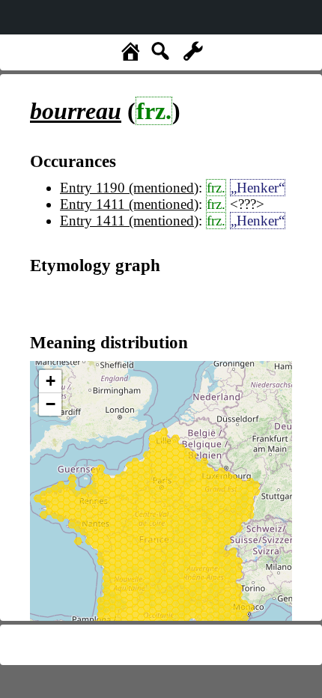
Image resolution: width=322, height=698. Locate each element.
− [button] (50, 404)
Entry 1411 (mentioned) (129, 204)
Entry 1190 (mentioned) (129, 187)
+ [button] (50, 380)
